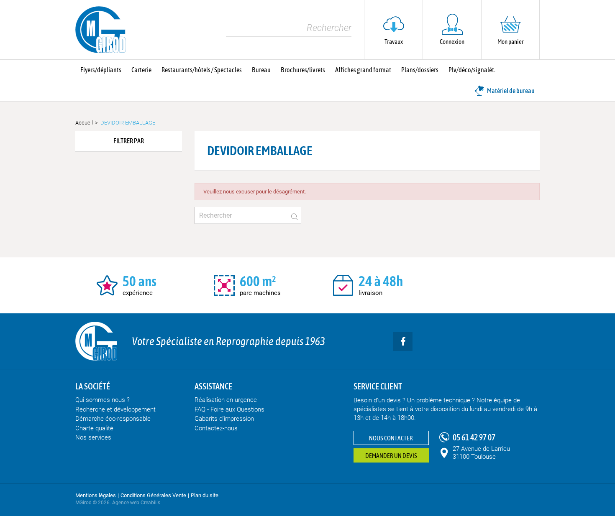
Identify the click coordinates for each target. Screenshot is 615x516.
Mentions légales (95, 495)
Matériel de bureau (511, 90)
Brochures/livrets (303, 70)
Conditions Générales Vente (153, 495)
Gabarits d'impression (224, 418)
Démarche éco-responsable (113, 418)
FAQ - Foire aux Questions (229, 409)
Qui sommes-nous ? (102, 400)
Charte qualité (94, 428)
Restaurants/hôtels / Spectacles (201, 70)
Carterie (141, 70)
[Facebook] (403, 341)
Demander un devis (391, 455)
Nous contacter (391, 438)
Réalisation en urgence (226, 400)
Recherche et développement (115, 409)
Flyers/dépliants (100, 70)
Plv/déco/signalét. (471, 70)
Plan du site (204, 495)
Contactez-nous (216, 428)
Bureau (261, 70)
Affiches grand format (363, 70)
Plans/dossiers (419, 70)
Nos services (93, 437)
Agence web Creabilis (136, 503)
